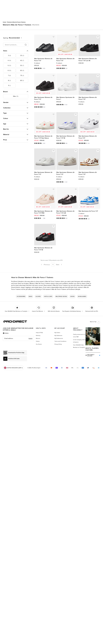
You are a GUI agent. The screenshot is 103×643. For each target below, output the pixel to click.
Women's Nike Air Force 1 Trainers (16, 22)
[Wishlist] (53, 36)
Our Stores (39, 344)
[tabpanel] (18, 338)
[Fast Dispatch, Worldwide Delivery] (72, 309)
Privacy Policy (58, 344)
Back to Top (93, 321)
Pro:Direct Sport (36, 368)
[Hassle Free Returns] (38, 309)
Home (4, 22)
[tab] (6, 333)
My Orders (57, 332)
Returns (38, 338)
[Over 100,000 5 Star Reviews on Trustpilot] (17, 309)
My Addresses (58, 335)
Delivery (38, 335)
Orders (38, 341)
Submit (30, 338)
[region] (51, 296)
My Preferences (59, 338)
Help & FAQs (39, 332)
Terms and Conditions (60, 341)
